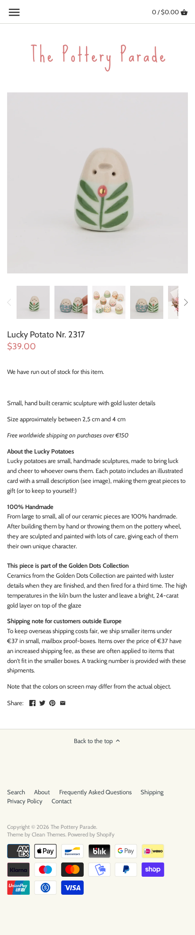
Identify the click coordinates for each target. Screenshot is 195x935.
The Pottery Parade (73, 827)
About (42, 792)
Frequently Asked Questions (95, 792)
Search (16, 792)
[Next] (185, 302)
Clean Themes (48, 834)
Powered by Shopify (91, 834)
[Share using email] (63, 702)
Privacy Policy (25, 801)
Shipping (152, 792)
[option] (33, 302)
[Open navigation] (14, 12)
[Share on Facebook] (32, 702)
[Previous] (9, 302)
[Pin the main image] (52, 702)
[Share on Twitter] (42, 702)
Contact (61, 801)
